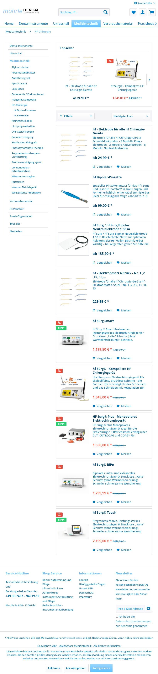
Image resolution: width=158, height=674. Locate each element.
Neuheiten (16, 231)
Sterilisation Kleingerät (24, 142)
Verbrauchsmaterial (21, 201)
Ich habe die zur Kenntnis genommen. (133, 621)
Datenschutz (86, 592)
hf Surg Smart (103, 321)
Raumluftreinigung (22, 137)
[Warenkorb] (152, 12)
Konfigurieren (101, 668)
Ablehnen (54, 668)
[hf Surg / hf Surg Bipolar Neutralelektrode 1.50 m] (73, 244)
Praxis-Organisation (21, 216)
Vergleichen (104, 166)
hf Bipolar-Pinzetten (25, 110)
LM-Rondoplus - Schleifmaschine (21, 169)
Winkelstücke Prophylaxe (26, 192)
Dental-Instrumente (21, 45)
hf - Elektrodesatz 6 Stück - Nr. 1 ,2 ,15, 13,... (119, 275)
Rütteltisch (18, 182)
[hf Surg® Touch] (73, 531)
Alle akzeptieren (76, 668)
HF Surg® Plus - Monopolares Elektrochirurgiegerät (115, 418)
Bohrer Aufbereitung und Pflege (56, 582)
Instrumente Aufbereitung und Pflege (57, 599)
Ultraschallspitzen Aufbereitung (52, 590)
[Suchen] (106, 12)
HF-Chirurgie (20, 105)
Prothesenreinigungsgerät (27, 162)
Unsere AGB (86, 588)
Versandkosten (73, 637)
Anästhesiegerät (21, 78)
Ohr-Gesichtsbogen (23, 131)
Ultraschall (16, 53)
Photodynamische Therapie (27, 148)
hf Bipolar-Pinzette (107, 177)
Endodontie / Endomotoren (28, 94)
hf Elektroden (21, 115)
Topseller (15, 223)
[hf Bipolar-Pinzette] (73, 196)
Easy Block (18, 88)
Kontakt (83, 580)
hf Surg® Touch (104, 513)
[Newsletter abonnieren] (148, 608)
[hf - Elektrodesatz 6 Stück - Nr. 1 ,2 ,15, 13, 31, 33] (73, 292)
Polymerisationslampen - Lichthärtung (26, 154)
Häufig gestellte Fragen (92, 584)
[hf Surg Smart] (73, 340)
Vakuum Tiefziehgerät (24, 187)
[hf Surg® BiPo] (73, 483)
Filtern (68, 116)
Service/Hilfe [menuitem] (144, 3)
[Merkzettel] (133, 12)
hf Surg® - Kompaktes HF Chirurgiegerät (127, 88)
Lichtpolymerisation (23, 126)
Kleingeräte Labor (22, 121)
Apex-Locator (19, 83)
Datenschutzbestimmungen (133, 621)
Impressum (85, 597)
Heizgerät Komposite (24, 99)
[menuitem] (84, 12)
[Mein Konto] (142, 12)
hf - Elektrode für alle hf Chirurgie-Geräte (81, 88)
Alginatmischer (20, 67)
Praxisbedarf (17, 208)
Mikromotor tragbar (23, 176)
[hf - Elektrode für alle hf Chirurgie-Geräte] (81, 68)
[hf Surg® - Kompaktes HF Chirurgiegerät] (127, 68)
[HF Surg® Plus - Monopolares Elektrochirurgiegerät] (73, 435)
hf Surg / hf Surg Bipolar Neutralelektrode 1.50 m (111, 227)
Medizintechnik (19, 61)
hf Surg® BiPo (103, 465)
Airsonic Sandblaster (23, 72)
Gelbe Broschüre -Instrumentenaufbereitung (57, 607)
